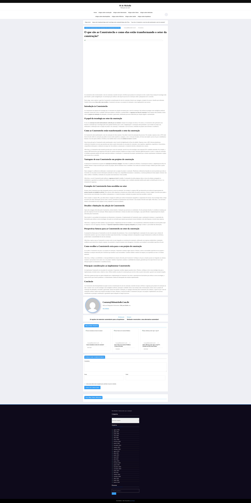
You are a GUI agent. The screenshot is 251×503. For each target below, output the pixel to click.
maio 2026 (116, 435)
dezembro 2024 (117, 466)
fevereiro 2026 (117, 441)
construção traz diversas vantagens (114, 163)
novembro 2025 (117, 445)
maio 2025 (116, 457)
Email (127, 374)
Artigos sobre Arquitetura (144, 16)
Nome (85, 374)
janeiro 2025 (117, 464)
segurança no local (113, 178)
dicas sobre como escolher (101, 102)
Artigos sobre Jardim (130, 16)
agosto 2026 (116, 429)
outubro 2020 (117, 474)
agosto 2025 (116, 451)
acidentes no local (126, 138)
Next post (129, 317)
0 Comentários (140, 27)
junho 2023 (116, 470)
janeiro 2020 (117, 482)
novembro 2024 (117, 468)
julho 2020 (116, 478)
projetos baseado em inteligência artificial (94, 192)
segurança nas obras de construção (138, 112)
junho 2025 (116, 455)
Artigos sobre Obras (133, 12)
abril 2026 (116, 437)
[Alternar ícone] (84, 15)
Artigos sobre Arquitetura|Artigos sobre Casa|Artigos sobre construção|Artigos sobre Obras (102, 27)
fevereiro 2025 (117, 462)
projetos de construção (94, 114)
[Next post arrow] (166, 318)
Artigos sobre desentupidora (102, 16)
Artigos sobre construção (105, 12)
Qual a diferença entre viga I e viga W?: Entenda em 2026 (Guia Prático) (151, 345)
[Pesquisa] (162, 14)
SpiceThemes (132, 500)
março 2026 (116, 439)
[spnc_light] (166, 14)
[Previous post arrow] (84, 318)
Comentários (87, 361)
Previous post (121, 317)
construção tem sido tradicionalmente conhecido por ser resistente (105, 122)
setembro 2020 (117, 476)
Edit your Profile (124, 305)
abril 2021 (116, 472)
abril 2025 (116, 459)
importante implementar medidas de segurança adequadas (121, 224)
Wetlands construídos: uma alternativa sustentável (143, 319)
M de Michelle (125, 5)
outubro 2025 (117, 447)
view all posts (106, 308)
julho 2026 (116, 431)
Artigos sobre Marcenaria (119, 12)
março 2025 (116, 461)
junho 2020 (116, 480)
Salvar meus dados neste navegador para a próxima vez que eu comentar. (101, 383)
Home (95, 12)
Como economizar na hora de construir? (95, 344)
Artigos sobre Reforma (118, 16)
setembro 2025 (117, 449)
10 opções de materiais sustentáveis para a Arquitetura (107, 319)
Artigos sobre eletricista (146, 12)
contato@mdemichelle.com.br (130, 27)
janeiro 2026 (117, 443)
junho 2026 (116, 433)
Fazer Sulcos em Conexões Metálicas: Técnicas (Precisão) (122, 345)
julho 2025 (116, 453)
